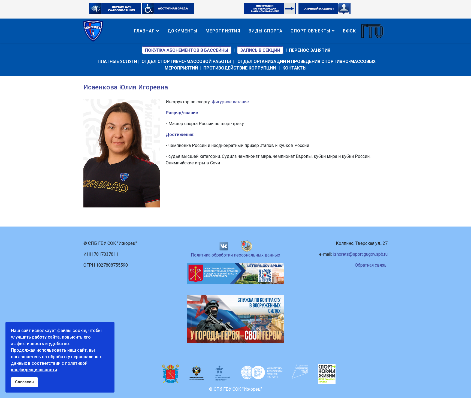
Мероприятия (223, 31)
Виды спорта (265, 31)
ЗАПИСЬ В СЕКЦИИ (260, 50)
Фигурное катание (230, 101)
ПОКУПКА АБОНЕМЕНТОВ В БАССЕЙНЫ (186, 50)
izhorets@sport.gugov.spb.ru (360, 254)
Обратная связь (371, 265)
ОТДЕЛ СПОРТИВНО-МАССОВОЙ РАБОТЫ (186, 61)
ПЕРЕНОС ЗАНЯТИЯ (309, 50)
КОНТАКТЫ (294, 68)
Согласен (24, 382)
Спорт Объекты (310, 31)
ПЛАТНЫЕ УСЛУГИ (117, 61)
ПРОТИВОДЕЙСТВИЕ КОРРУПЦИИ (239, 68)
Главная (144, 31)
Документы (182, 31)
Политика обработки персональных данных (235, 255)
